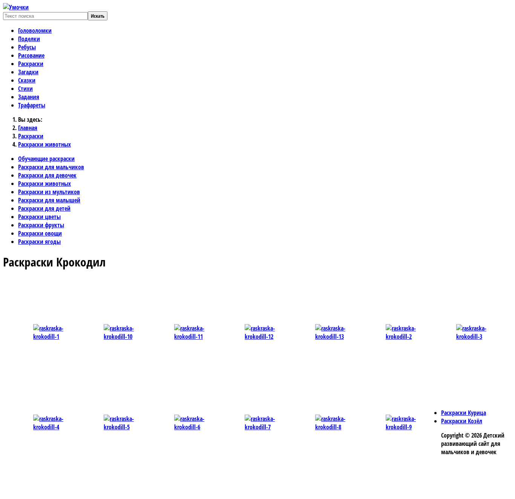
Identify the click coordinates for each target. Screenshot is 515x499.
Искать (97, 15)
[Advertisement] (163, 295)
